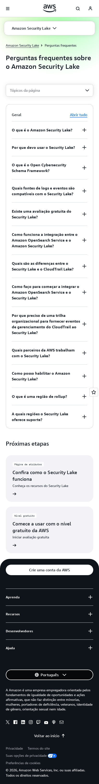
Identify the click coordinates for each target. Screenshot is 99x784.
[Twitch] (38, 722)
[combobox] (49, 90)
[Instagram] (31, 722)
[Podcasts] (54, 722)
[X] (8, 722)
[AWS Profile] (90, 8)
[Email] (61, 722)
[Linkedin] (23, 722)
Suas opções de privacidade (26, 755)
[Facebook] (15, 722)
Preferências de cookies (23, 763)
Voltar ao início (46, 735)
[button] (34, 28)
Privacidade (14, 748)
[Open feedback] (93, 392)
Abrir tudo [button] (78, 114)
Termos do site (39, 748)
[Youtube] (46, 722)
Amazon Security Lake (22, 45)
